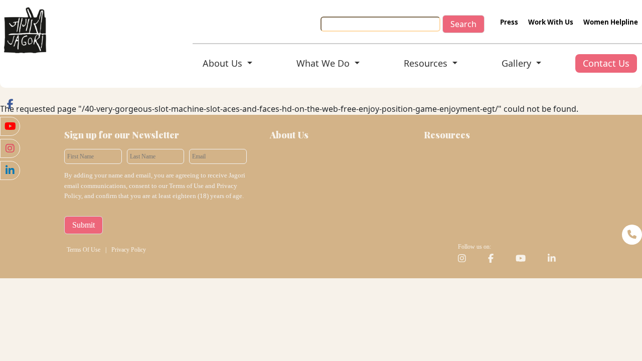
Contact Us (606, 63)
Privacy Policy (128, 249)
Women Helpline (610, 22)
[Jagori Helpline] (627, 235)
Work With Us (550, 22)
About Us (224, 63)
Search (463, 24)
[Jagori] (25, 29)
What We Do (324, 63)
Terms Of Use (83, 249)
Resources (427, 63)
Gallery (518, 63)
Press (509, 22)
